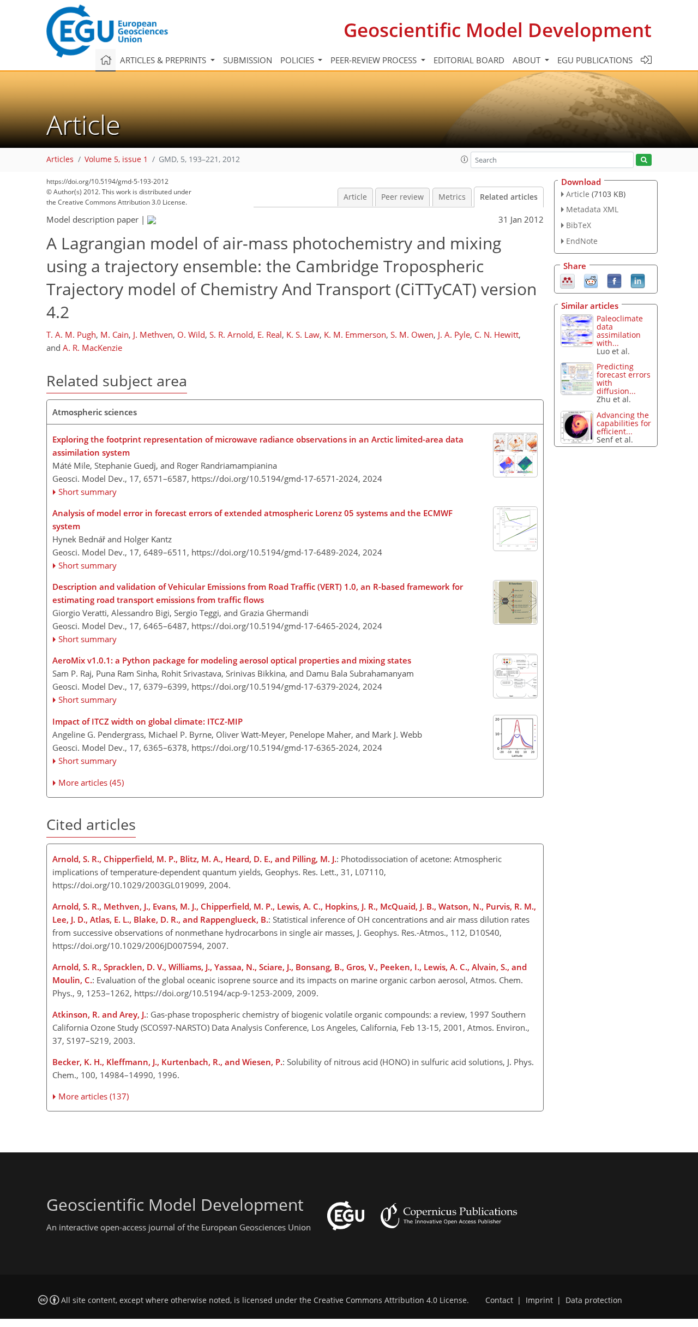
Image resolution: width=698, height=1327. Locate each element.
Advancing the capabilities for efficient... (624, 423)
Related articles (509, 197)
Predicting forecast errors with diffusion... (624, 378)
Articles (60, 159)
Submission (247, 60)
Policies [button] (298, 60)
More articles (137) (93, 1096)
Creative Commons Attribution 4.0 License (390, 1300)
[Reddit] (590, 279)
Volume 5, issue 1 (116, 159)
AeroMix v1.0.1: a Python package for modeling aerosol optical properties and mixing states (231, 660)
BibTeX (578, 225)
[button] (464, 159)
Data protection (593, 1300)
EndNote (582, 241)
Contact (499, 1300)
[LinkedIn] (637, 279)
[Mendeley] (567, 279)
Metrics (452, 197)
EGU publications (595, 60)
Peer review (402, 197)
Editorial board (469, 60)
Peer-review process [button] (374, 60)
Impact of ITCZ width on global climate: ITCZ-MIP (147, 721)
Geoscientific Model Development (498, 30)
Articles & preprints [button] (164, 60)
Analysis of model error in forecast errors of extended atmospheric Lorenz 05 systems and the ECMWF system (252, 519)
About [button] (528, 60)
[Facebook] (614, 279)
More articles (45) (91, 782)
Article (355, 197)
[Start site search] (644, 160)
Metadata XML (592, 209)
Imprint (539, 1300)
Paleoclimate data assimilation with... (620, 330)
